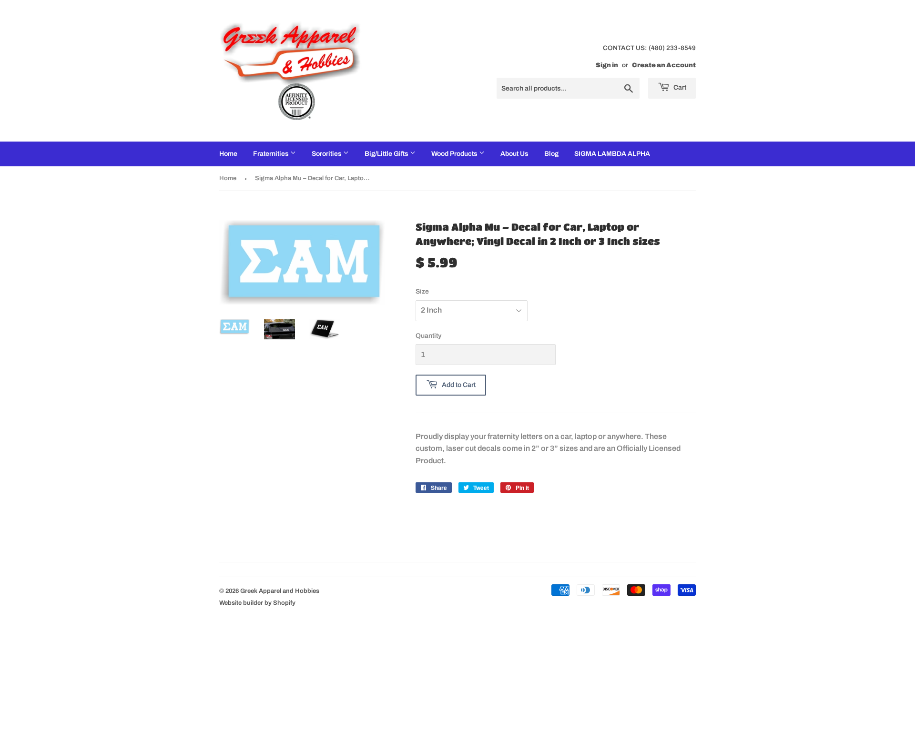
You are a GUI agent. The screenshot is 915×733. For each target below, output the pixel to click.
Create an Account (664, 65)
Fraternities (271, 153)
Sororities (327, 153)
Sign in (607, 65)
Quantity (428, 335)
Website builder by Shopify (257, 603)
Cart (679, 87)
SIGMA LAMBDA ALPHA (612, 153)
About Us (514, 153)
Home (228, 153)
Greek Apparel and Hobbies (279, 591)
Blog (551, 153)
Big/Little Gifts (387, 153)
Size (422, 291)
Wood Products (455, 153)
